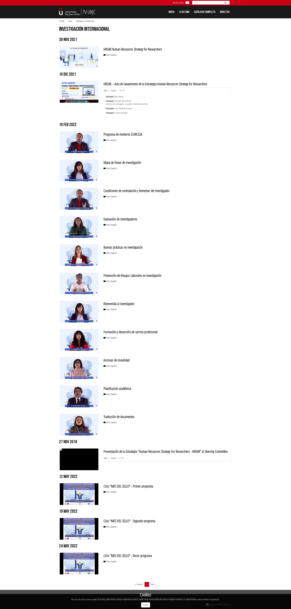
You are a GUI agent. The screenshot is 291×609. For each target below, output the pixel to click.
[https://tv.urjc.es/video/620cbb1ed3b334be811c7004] (79, 227)
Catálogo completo (204, 12)
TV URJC (61, 21)
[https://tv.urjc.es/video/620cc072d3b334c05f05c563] (79, 424)
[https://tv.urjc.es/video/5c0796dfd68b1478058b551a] (79, 459)
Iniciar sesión (178, 2)
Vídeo (111, 54)
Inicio (171, 12)
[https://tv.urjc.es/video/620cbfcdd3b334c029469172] (79, 396)
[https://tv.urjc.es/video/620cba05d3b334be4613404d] (79, 170)
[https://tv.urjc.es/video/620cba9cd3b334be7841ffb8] (79, 198)
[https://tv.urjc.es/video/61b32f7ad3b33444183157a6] (79, 92)
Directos (225, 12)
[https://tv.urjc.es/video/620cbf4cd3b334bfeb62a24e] (79, 368)
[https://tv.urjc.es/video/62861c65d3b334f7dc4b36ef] (79, 529)
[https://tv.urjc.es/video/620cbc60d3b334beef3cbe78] (79, 255)
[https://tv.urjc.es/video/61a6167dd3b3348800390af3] (79, 57)
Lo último (184, 12)
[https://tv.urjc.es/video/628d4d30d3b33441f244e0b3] (79, 563)
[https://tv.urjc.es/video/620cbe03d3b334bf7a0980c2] (79, 311)
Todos (70, 21)
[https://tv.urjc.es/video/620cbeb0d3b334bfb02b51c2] (79, 340)
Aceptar (145, 604)
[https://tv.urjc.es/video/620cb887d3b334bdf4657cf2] (79, 142)
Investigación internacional (85, 21)
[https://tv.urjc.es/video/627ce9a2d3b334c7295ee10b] (79, 494)
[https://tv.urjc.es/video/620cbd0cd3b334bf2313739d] (79, 283)
